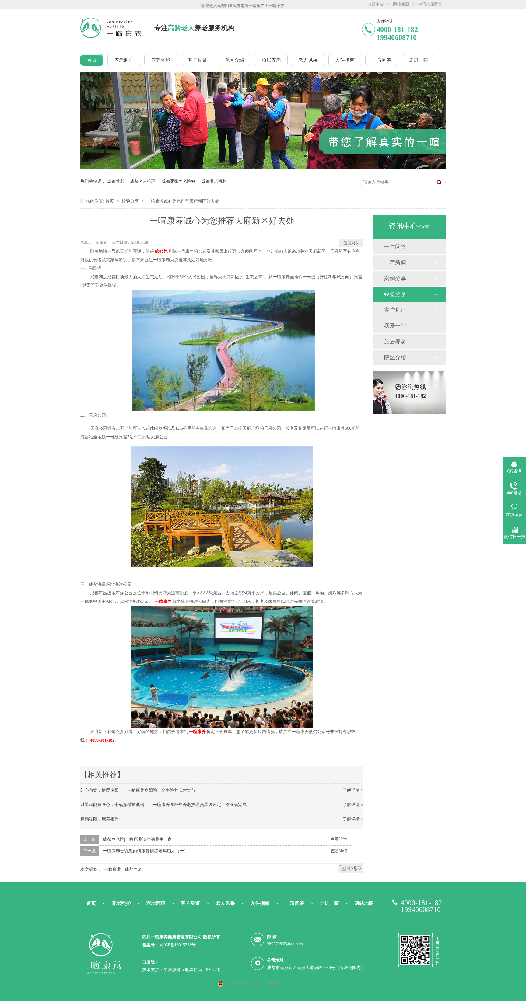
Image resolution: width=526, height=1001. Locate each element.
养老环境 (156, 903)
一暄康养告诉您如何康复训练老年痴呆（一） (145, 851)
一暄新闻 (395, 262)
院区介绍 (395, 357)
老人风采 (225, 903)
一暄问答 (395, 247)
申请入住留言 (430, 4)
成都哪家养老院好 (178, 181)
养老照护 (121, 903)
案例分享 (395, 278)
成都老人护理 (143, 181)
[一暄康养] (111, 36)
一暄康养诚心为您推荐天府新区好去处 (183, 201)
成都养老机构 (214, 181)
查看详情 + (341, 839)
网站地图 (401, 4)
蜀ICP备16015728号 (177, 945)
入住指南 (260, 903)
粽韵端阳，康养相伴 (99, 819)
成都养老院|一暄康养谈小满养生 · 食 (137, 839)
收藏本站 (376, 4)
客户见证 (395, 310)
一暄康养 (100, 242)
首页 (110, 201)
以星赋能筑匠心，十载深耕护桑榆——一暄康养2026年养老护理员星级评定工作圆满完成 (163, 804)
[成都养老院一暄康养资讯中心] (263, 167)
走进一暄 (329, 903)
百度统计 (150, 962)
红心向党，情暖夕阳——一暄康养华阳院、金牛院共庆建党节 (137, 790)
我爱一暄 (395, 326)
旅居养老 (395, 342)
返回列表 (351, 243)
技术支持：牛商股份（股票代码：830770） (182, 970)
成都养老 (115, 181)
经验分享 (131, 201)
